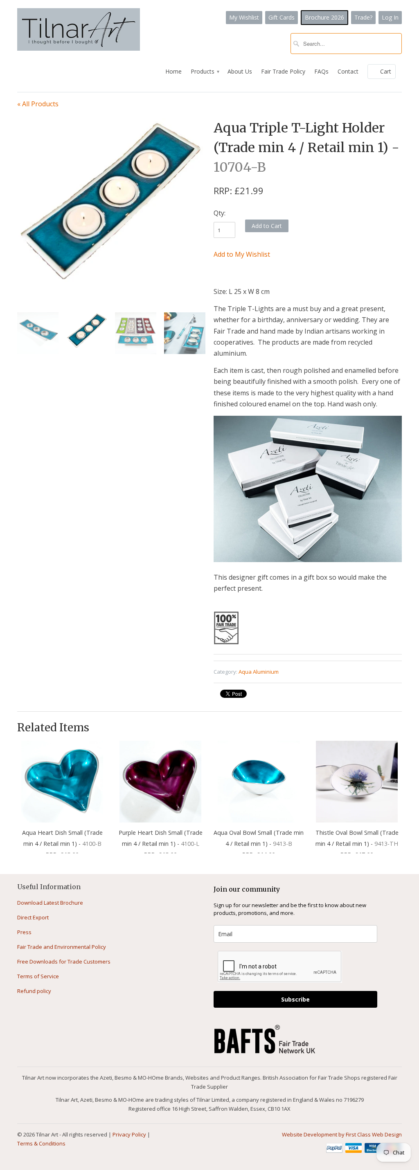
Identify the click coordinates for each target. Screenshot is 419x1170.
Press (24, 932)
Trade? (363, 17)
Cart (385, 71)
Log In (390, 17)
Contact (348, 71)
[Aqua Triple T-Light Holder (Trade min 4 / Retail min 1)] (111, 200)
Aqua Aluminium (259, 671)
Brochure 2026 (324, 17)
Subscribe (295, 999)
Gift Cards (281, 17)
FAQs (321, 71)
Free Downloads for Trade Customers (63, 961)
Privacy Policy (129, 1134)
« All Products (38, 103)
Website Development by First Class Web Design (342, 1134)
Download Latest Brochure (50, 902)
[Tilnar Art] (78, 30)
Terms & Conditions (41, 1143)
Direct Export (33, 917)
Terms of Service (38, 976)
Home (173, 71)
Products (205, 71)
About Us (240, 71)
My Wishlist (244, 17)
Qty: (219, 212)
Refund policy (34, 991)
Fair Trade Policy (283, 71)
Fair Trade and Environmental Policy (61, 946)
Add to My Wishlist (242, 254)
